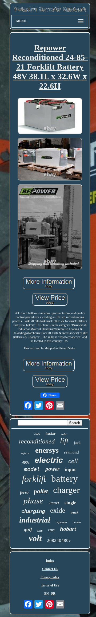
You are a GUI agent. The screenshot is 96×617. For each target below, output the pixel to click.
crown (77, 522)
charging (33, 512)
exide (57, 510)
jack (77, 443)
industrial (34, 520)
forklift (34, 479)
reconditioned (37, 441)
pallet (41, 491)
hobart (68, 528)
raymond (71, 452)
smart (54, 502)
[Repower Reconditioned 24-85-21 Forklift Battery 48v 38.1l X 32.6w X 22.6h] (50, 116)
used (37, 433)
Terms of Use (50, 585)
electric (49, 460)
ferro (24, 492)
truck (74, 512)
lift (64, 441)
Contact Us (50, 569)
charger (66, 490)
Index (50, 561)
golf (28, 529)
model (32, 469)
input (70, 469)
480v (25, 462)
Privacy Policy (50, 577)
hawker (50, 433)
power (52, 469)
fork (40, 530)
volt (35, 538)
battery (64, 478)
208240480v (59, 540)
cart (51, 530)
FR (53, 594)
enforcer (25, 453)
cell (73, 460)
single (70, 502)
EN (46, 594)
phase (33, 500)
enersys (47, 450)
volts (63, 434)
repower (61, 522)
